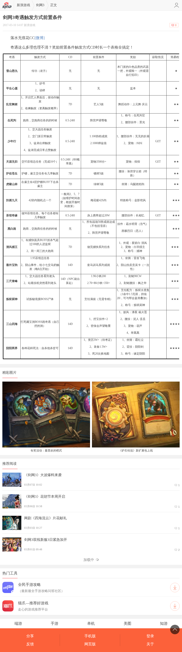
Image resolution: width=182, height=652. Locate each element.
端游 (18, 623)
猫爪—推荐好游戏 (33, 603)
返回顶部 (175, 629)
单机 (91, 623)
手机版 (90, 636)
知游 (164, 623)
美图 (127, 623)
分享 (30, 636)
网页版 (90, 644)
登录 (150, 636)
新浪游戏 (23, 5)
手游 (54, 623)
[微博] (40, 38)
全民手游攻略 (29, 585)
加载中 (88, 560)
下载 (175, 587)
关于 (150, 644)
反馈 (30, 644)
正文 (53, 5)
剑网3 (40, 5)
